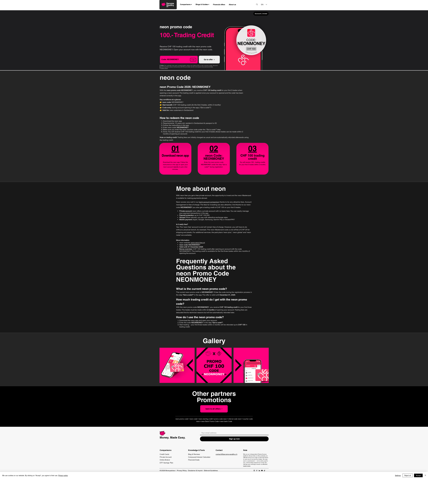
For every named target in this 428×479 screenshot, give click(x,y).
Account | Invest (261, 14)
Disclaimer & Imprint (195, 470)
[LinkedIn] (259, 470)
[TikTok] (264, 470)
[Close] (425, 475)
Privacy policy (63, 475)
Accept (418, 475)
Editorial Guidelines (211, 470)
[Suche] (257, 4)
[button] (202, 4)
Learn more (164, 68)
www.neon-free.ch (198, 243)
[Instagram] (254, 470)
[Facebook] (257, 470)
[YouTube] (262, 470)
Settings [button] (398, 475)
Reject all (407, 475)
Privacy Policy (182, 470)
